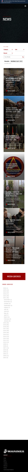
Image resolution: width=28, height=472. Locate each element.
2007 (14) (6, 348)
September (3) (8, 305)
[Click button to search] (23, 57)
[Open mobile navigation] (25, 6)
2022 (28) (6, 296)
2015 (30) (6, 332)
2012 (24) (6, 338)
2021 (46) (6, 297)
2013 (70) (6, 336)
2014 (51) (6, 334)
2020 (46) (6, 323)
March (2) (6, 317)
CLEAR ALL (8, 63)
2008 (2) (5, 346)
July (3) (6, 309)
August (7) (7, 307)
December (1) (8, 299)
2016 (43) (6, 330)
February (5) (7, 319)
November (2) (8, 301)
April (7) (6, 315)
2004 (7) (5, 353)
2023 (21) (6, 294)
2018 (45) (6, 326)
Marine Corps (14, 451)
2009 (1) (5, 344)
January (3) (7, 321)
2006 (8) (5, 350)
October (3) (7, 303)
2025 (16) (6, 290)
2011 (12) (6, 340)
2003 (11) (6, 355)
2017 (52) (6, 328)
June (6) (6, 311)
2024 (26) (6, 292)
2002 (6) (5, 357)
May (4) (6, 313)
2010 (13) (6, 342)
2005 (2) (5, 352)
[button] (6, 2)
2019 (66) (6, 325)
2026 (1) (5, 288)
